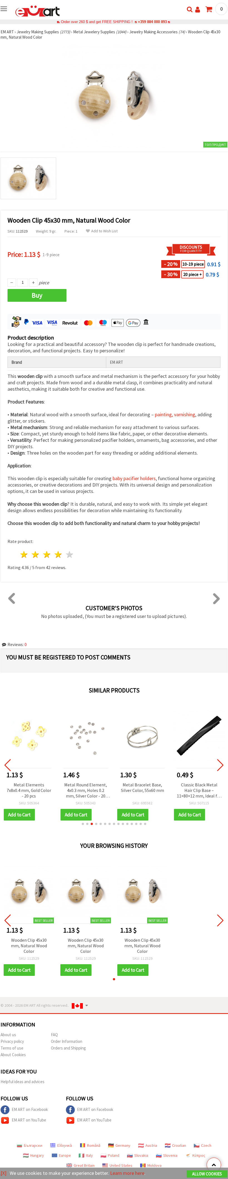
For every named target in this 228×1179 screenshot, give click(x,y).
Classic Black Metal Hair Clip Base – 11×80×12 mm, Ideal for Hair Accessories (199, 790)
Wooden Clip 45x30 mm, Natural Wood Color (29, 945)
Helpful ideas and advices (22, 1081)
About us (8, 1034)
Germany (122, 1145)
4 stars (58, 554)
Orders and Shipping (68, 1048)
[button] (83, 824)
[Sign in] (197, 9)
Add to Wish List (104, 231)
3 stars (47, 554)
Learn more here (127, 1173)
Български (33, 1145)
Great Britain (84, 1165)
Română (93, 1145)
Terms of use (12, 1048)
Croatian (179, 1145)
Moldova (154, 1165)
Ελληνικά (64, 1145)
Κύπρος (198, 1155)
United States (121, 1165)
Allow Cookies (207, 1173)
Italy (89, 1155)
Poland (113, 1155)
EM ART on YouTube (29, 1120)
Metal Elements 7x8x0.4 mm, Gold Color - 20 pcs (29, 790)
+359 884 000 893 (152, 22)
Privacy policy (12, 1041)
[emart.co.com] (37, 11)
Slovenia (170, 1155)
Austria (151, 1145)
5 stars (69, 554)
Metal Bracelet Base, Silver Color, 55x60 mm (142, 787)
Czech (206, 1145)
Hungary (37, 1155)
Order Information (66, 1041)
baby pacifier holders (134, 478)
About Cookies (13, 1054)
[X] (3, 1173)
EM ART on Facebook (30, 1109)
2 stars (35, 554)
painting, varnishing (175, 414)
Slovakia (141, 1155)
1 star (24, 554)
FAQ (54, 1034)
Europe (65, 1155)
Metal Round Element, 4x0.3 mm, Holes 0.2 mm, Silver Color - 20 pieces (85, 790)
